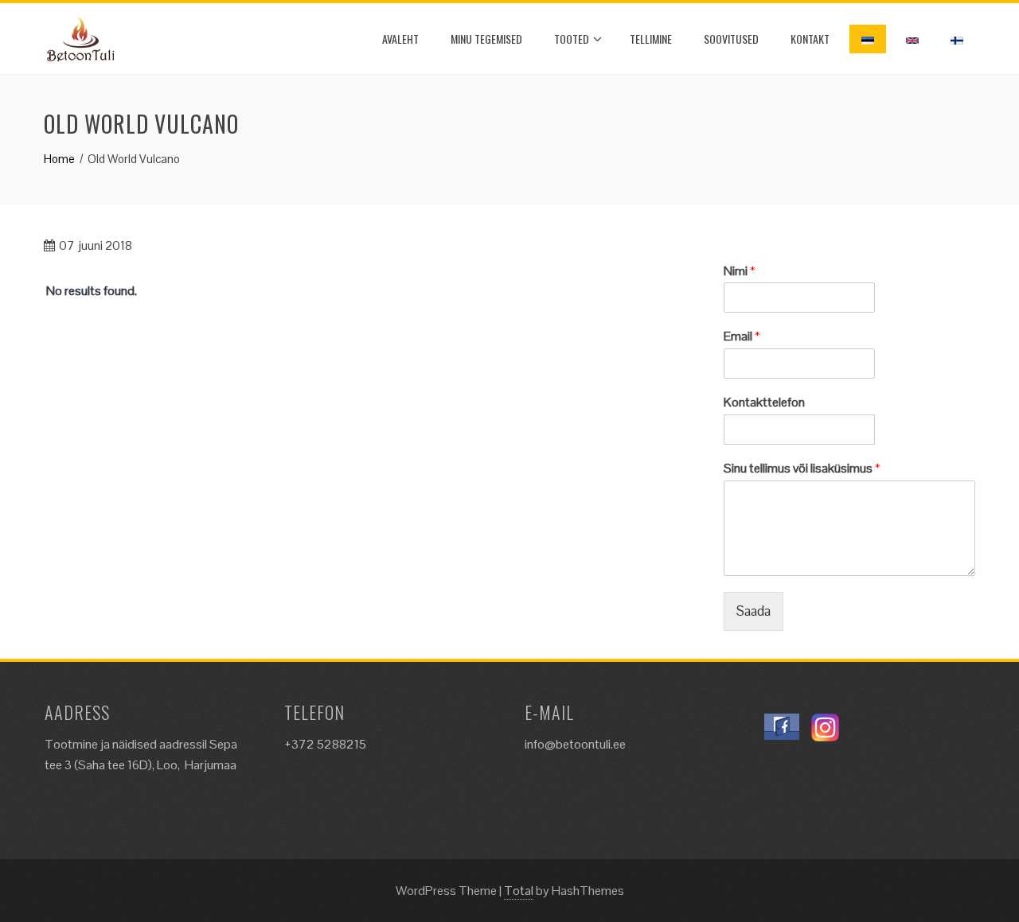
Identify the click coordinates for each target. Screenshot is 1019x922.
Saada (753, 611)
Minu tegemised (486, 38)
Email (742, 336)
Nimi (739, 271)
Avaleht (400, 38)
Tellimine (651, 38)
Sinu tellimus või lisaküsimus (802, 469)
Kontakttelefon (764, 402)
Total (518, 890)
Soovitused (731, 38)
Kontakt (810, 38)
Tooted (571, 38)
